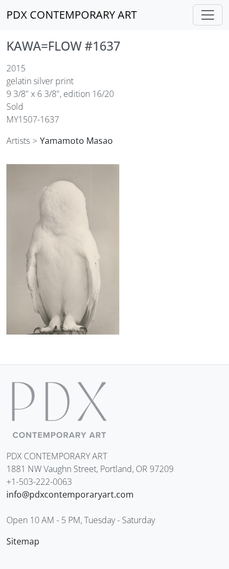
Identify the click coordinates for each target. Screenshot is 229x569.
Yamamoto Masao (76, 141)
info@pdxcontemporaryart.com (70, 494)
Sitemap (22, 541)
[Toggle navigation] (208, 15)
